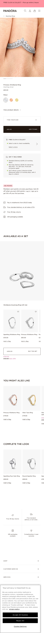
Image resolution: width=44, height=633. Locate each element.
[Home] (10, 11)
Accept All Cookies (20, 615)
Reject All (20, 621)
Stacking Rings (10, 16)
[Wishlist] (18, 312)
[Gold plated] (17, 100)
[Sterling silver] (5, 100)
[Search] (25, 10)
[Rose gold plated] (11, 100)
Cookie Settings (20, 626)
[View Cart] (34, 10)
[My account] (30, 10)
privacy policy (14, 609)
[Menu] (39, 10)
